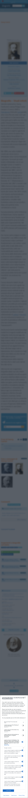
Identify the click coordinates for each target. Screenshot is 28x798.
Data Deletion (6, 795)
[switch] (23, 725)
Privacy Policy (22, 795)
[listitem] (14, 722)
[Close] (25, 698)
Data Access (14, 795)
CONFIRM (8, 790)
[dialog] (14, 746)
